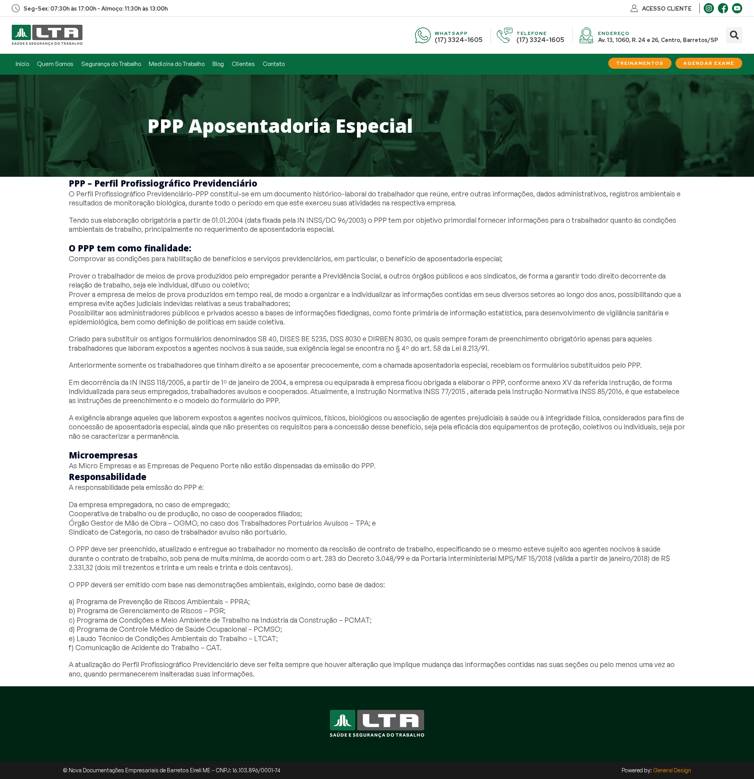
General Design (672, 770)
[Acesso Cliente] (634, 8)
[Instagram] (709, 8)
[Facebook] (723, 8)
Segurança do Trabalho (111, 64)
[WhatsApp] (423, 35)
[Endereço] (586, 35)
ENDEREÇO (614, 33)
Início (22, 64)
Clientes (243, 64)
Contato (274, 64)
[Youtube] (737, 8)
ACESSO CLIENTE (667, 8)
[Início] (47, 35)
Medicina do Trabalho (177, 64)
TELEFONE (531, 33)
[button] (734, 35)
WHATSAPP (451, 33)
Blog (218, 64)
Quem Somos (55, 64)
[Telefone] (504, 35)
